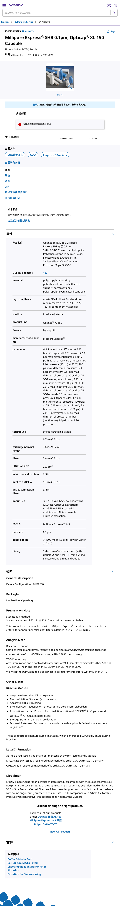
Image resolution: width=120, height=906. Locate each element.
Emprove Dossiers (55, 155)
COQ (33, 154)
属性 (7, 175)
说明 (7, 181)
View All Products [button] (60, 831)
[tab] (8, 22)
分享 (113, 31)
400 (45, 272)
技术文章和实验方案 (16, 192)
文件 (7, 186)
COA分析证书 (15, 154)
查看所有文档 (12, 162)
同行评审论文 (12, 198)
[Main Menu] (4, 5)
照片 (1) (60, 95)
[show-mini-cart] (115, 5)
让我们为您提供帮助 (19, 220)
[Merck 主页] (16, 5)
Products (5, 22)
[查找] (113, 12)
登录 (35, 104)
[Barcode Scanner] (109, 5)
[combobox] (60, 12)
